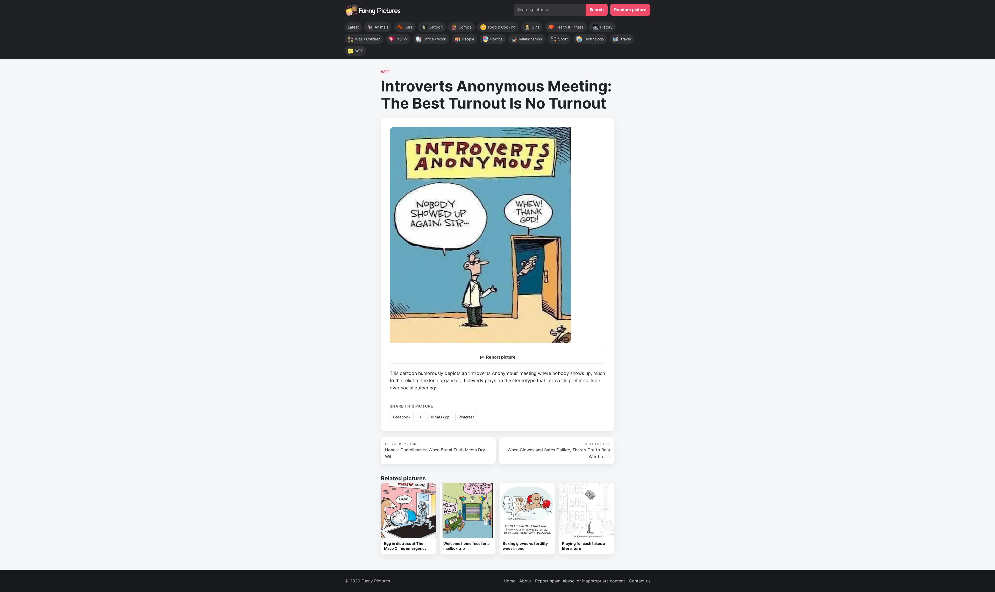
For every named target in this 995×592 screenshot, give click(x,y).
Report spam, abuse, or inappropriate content (580, 580)
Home (509, 580)
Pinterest (466, 417)
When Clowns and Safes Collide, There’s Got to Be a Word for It (559, 450)
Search (596, 9)
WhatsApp (440, 417)
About (525, 580)
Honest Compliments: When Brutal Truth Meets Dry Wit (435, 450)
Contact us (639, 580)
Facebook (401, 417)
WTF (385, 72)
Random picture (630, 9)
